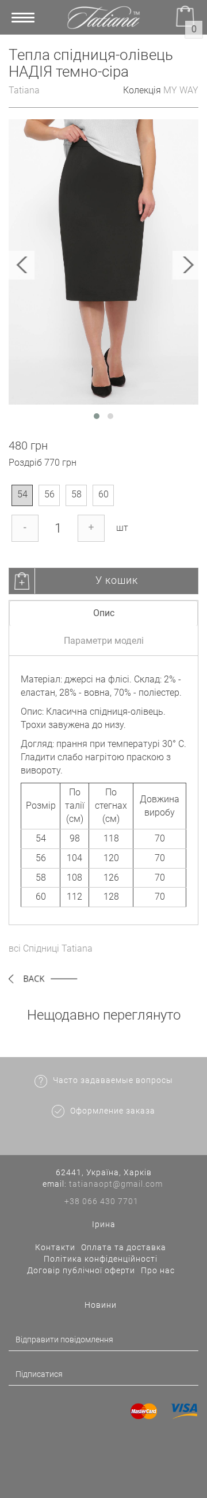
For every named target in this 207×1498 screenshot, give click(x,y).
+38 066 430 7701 (101, 1201)
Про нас (158, 1270)
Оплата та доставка (123, 1247)
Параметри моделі (104, 640)
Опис (103, 612)
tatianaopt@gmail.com (116, 1183)
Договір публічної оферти (81, 1270)
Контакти (55, 1247)
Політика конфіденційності (101, 1258)
